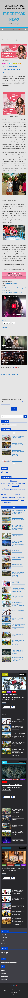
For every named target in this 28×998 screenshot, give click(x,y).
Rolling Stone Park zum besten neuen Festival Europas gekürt (14, 360)
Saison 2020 (20, 497)
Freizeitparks (3, 934)
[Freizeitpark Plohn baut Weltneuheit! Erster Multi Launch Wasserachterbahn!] (6, 520)
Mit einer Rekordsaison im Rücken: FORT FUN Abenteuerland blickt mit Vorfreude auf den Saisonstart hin (18, 643)
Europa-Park (15, 486)
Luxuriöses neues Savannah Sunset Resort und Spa (13, 869)
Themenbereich (9, 500)
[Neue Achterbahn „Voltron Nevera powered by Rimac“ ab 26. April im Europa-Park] (6, 590)
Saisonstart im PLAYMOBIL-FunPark (17, 597)
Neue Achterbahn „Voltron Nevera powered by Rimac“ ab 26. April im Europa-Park (18, 590)
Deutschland (7, 483)
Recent (14, 507)
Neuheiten (9, 691)
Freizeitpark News (17, 489)
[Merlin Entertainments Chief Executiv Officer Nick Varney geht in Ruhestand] (6, 913)
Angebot (18, 480)
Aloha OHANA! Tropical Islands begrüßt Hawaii (17, 437)
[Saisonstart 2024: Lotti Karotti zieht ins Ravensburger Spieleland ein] (6, 456)
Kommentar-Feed (4, 976)
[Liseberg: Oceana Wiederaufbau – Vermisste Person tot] (6, 818)
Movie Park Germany (19, 491)
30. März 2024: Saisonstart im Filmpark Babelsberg (18, 558)
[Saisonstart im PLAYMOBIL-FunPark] (6, 597)
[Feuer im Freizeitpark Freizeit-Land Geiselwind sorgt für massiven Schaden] (6, 512)
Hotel (11, 491)
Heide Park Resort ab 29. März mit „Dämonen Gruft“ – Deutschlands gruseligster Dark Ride (18, 626)
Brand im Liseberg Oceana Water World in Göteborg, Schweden (18, 825)
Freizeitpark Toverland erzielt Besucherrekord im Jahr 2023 (18, 833)
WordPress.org (4, 979)
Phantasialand (3, 497)
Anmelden (3, 970)
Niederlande (22, 494)
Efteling (19, 483)
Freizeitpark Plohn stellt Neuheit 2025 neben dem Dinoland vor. (17, 535)
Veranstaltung (5, 502)
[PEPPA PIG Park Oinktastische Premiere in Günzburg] (6, 552)
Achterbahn (13, 481)
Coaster (24, 480)
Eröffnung (6, 485)
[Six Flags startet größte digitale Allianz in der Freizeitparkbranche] (6, 892)
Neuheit (3, 494)
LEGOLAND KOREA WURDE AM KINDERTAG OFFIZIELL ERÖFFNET (18, 906)
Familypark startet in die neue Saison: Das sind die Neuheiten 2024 (17, 659)
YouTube (2, 940)
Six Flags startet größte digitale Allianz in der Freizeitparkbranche (17, 892)
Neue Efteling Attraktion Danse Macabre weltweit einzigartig (17, 652)
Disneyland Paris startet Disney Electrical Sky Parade (18, 840)
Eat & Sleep (4, 865)
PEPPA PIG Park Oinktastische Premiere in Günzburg (18, 551)
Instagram (3, 943)
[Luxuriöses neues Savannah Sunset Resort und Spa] (14, 857)
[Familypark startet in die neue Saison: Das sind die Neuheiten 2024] (6, 659)
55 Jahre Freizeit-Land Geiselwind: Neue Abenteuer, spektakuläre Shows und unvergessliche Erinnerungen (18, 446)
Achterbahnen (5, 63)
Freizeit (2, 489)
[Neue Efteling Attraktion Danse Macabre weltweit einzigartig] (6, 652)
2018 (5, 480)
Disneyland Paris (14, 483)
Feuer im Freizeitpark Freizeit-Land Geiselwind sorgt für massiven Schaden (18, 512)
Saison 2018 (11, 497)
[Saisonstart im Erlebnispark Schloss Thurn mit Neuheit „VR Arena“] (6, 635)
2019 (7, 481)
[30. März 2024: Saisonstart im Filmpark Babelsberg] (6, 559)
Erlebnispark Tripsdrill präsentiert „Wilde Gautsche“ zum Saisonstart (18, 604)
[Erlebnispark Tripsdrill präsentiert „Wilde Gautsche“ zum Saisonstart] (6, 604)
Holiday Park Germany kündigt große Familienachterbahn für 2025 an (18, 543)
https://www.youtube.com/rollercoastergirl (12, 292)
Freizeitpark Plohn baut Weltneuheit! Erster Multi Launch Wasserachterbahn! (18, 519)
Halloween (23, 489)
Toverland (22, 500)
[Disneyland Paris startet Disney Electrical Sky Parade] (6, 840)
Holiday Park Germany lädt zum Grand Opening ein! (18, 611)
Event (20, 485)
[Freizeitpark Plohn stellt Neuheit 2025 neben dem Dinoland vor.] (6, 536)
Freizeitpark (9, 489)
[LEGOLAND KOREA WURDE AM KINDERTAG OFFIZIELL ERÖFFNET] (6, 906)
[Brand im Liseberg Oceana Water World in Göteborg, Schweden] (6, 826)
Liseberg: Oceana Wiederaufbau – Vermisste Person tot (18, 818)
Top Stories (14, 691)
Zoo (10, 502)
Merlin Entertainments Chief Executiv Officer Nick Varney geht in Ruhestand (18, 913)
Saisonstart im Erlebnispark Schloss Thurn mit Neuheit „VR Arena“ (18, 634)
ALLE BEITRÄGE (22, 674)
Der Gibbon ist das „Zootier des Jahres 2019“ (12, 346)
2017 (2, 481)
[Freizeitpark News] (2, 29)
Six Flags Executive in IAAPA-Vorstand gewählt (18, 899)
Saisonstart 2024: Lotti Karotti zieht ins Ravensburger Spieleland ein (18, 456)
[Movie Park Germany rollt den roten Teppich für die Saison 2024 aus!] (6, 619)
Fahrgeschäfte (8, 779)
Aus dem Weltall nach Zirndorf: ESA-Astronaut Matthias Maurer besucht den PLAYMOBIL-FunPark (17, 527)
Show (23, 497)
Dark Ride (2, 483)
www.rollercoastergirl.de (11, 283)
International (17, 865)
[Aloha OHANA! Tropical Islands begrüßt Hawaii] (6, 438)
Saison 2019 (15, 497)
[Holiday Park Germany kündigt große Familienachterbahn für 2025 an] (6, 543)
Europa (11, 63)
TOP (19, 500)
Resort (7, 497)
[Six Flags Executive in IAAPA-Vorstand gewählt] (6, 899)
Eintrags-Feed (3, 973)
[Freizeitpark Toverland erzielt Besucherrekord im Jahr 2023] (6, 833)
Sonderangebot (3, 500)
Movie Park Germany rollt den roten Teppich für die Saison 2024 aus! (17, 618)
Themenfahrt (15, 500)
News (19, 63)
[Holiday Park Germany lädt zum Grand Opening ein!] (6, 612)
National (15, 63)
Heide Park (3, 491)
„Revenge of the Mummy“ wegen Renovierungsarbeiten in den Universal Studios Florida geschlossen (17, 921)
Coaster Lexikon (4, 937)
